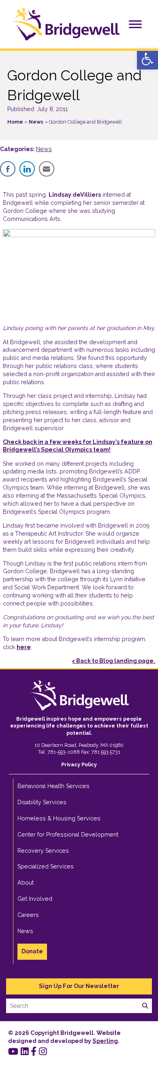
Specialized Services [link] (45, 866)
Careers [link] (28, 915)
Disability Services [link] (41, 802)
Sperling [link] (105, 1041)
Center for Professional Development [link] (67, 834)
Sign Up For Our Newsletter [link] (79, 986)
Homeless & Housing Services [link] (58, 818)
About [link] (25, 882)
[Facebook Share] (7, 169)
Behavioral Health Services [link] (53, 786)
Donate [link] (32, 951)
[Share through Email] (46, 169)
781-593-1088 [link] (63, 752)
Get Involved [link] (34, 899)
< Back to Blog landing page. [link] (113, 661)
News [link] (36, 122)
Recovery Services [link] (43, 850)
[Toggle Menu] (135, 24)
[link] (147, 58)
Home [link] (15, 122)
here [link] (24, 647)
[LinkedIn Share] (27, 169)
